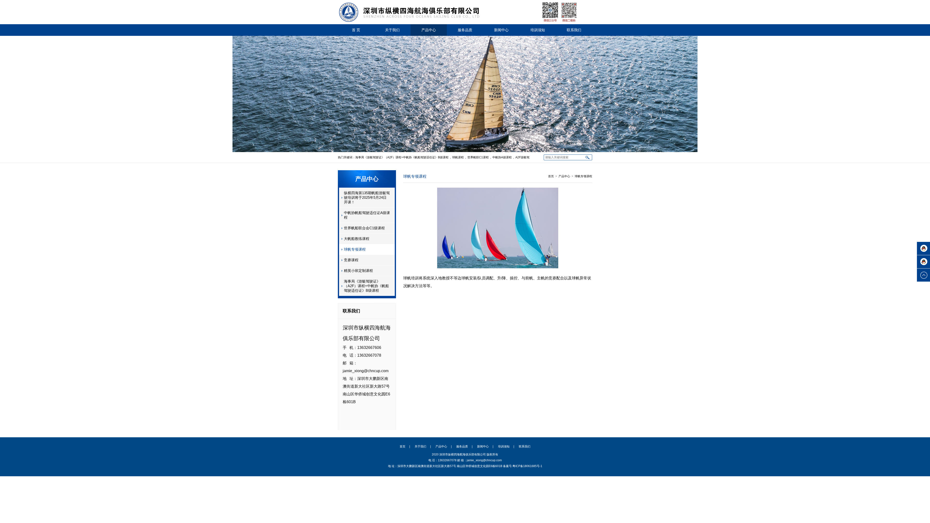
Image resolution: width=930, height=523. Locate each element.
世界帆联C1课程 (478, 157)
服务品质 (465, 30)
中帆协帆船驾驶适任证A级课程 (367, 215)
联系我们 (574, 30)
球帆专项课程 (355, 249)
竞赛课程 (351, 260)
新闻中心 (501, 30)
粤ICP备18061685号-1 (527, 466)
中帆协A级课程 (502, 157)
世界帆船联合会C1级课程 (364, 228)
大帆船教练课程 (356, 239)
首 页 (356, 30)
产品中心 (428, 30)
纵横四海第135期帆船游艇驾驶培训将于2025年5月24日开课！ (367, 197)
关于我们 (392, 30)
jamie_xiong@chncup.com (365, 371)
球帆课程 (458, 157)
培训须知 (537, 30)
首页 (551, 176)
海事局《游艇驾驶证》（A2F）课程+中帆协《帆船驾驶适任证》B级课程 (402, 157)
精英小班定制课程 (358, 271)
